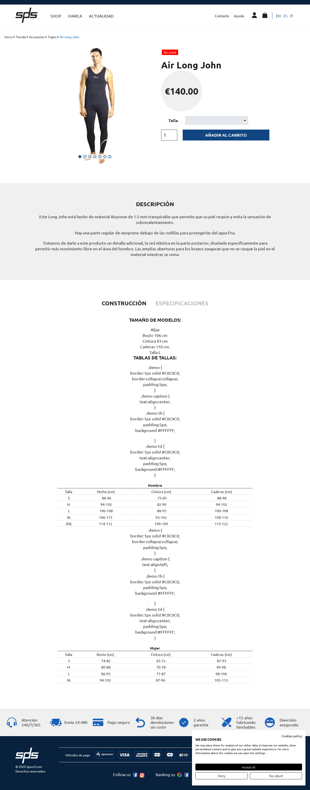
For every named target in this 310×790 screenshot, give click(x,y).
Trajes (52, 37)
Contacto (222, 15)
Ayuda (239, 15)
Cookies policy (291, 736)
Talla (173, 120)
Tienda (21, 37)
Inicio (8, 37)
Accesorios (36, 37)
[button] (79, 156)
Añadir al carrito (226, 135)
